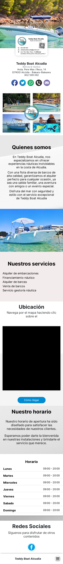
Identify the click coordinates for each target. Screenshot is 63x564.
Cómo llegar (31, 400)
